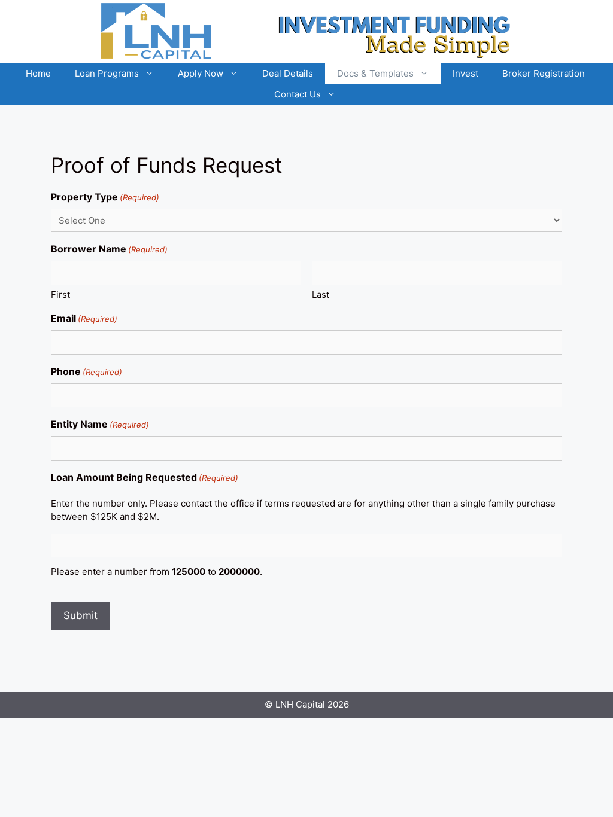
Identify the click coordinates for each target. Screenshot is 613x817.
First (60, 294)
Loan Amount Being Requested (144, 477)
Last (320, 294)
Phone (86, 371)
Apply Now (200, 73)
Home (38, 73)
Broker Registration (543, 73)
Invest (465, 73)
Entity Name (100, 424)
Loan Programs (107, 73)
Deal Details (287, 73)
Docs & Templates (375, 73)
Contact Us (297, 94)
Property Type (105, 197)
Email (84, 318)
